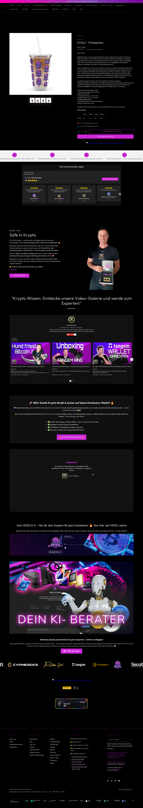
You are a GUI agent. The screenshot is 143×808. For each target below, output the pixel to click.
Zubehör (52, 750)
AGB (50, 791)
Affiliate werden (34, 752)
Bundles (52, 747)
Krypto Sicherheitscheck (37, 755)
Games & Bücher (55, 755)
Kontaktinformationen (36, 791)
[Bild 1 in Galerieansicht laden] (32, 100)
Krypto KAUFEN (34, 750)
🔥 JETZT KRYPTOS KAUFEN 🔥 (71, 437)
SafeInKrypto (71, 325)
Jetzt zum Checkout (105, 136)
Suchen (52, 763)
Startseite (80, 36)
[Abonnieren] (133, 739)
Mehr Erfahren (19, 275)
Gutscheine (53, 760)
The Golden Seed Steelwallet (79, 757)
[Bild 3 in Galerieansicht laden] (43, 100)
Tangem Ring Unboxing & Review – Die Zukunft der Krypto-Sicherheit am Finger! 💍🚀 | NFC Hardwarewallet (71, 366)
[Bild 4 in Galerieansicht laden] (48, 100)
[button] (120, 194)
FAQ (31, 742)
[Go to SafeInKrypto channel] (71, 319)
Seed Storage (54, 744)
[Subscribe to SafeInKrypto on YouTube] (71, 335)
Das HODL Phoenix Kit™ (78, 764)
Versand (85, 49)
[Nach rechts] (132, 1)
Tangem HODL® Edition (78, 759)
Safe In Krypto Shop (17, 789)
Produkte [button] (14, 339)
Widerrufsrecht (56, 791)
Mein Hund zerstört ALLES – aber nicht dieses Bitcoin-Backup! (27, 366)
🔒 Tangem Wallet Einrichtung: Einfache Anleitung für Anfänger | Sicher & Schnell (112, 366)
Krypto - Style (54, 758)
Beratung (53, 752)
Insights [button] (22, 339)
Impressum (12, 739)
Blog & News (34, 739)
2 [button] (72, 381)
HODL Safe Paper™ (77, 762)
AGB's (11, 742)
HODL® (52, 739)
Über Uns (32, 744)
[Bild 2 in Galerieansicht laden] (37, 100)
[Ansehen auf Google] (34, 195)
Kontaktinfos (13, 747)
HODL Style (80, 39)
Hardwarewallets (55, 742)
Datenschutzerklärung (16, 744)
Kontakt (32, 747)
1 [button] (70, 381)
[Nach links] (10, 1)
